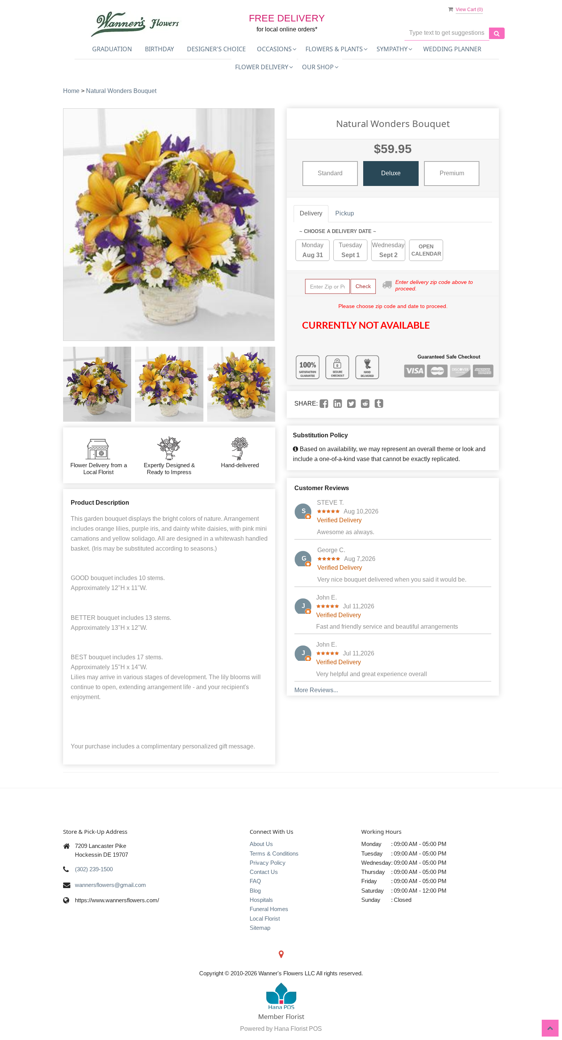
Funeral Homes (269, 909)
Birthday (159, 49)
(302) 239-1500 (94, 869)
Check (363, 286)
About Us (261, 844)
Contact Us (264, 872)
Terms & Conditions (274, 853)
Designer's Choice (216, 49)
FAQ (255, 881)
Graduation (112, 49)
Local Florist (265, 918)
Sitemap (260, 927)
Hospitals (261, 900)
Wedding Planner (452, 49)
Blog (255, 890)
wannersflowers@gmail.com (110, 885)
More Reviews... (316, 690)
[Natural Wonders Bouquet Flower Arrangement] (97, 384)
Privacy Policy (268, 862)
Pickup (344, 213)
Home (71, 91)
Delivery (311, 213)
